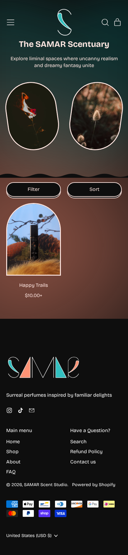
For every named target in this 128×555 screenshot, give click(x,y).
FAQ (11, 472)
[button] (105, 22)
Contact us (83, 462)
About (13, 462)
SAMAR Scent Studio (45, 484)
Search (78, 441)
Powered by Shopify (93, 484)
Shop (12, 451)
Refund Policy (86, 451)
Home (13, 441)
